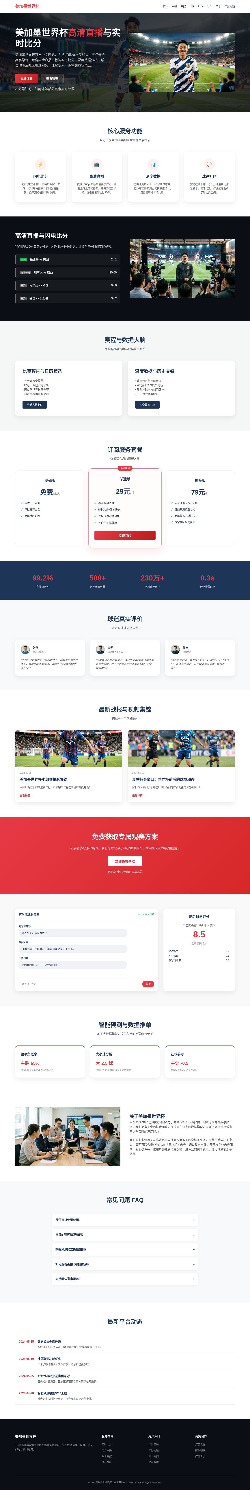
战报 (209, 6)
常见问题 (230, 6)
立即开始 (50, 528)
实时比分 (107, 1444)
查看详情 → (26, 795)
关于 (218, 6)
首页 (165, 6)
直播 (174, 6)
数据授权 (200, 1450)
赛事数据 (107, 1456)
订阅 (192, 6)
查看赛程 (52, 78)
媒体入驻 (200, 1456)
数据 (183, 6)
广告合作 (200, 1444)
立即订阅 (125, 535)
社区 (200, 6)
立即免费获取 (125, 861)
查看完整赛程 (34, 404)
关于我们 (153, 1456)
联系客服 (153, 1462)
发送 (148, 984)
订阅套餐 (153, 1444)
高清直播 (107, 1450)
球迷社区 (107, 1462)
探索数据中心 (147, 404)
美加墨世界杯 (27, 6)
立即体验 (26, 78)
